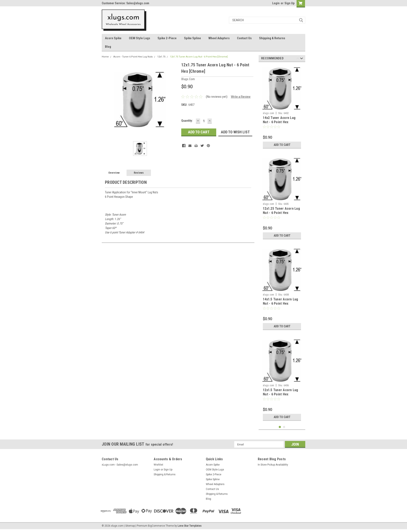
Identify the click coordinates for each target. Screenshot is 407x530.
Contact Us (244, 38)
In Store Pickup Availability (273, 464)
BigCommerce (156, 525)
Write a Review (241, 96)
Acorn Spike (113, 38)
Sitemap (130, 525)
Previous (297, 59)
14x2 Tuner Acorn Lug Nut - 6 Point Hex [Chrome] (279, 122)
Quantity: (187, 120)
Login (276, 3)
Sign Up (289, 3)
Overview (114, 172)
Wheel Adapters (219, 38)
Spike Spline (192, 38)
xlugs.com (268, 113)
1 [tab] (280, 427)
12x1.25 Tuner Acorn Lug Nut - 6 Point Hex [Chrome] (281, 212)
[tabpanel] (282, 108)
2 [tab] (284, 427)
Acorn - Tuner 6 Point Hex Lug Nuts (133, 56)
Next (301, 59)
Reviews (139, 172)
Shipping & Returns (272, 38)
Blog (108, 47)
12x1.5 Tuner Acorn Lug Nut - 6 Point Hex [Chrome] (280, 394)
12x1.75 (161, 56)
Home (105, 56)
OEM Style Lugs (139, 38)
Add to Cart (282, 144)
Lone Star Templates (190, 525)
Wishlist (158, 464)
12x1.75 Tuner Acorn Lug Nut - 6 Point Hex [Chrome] (199, 56)
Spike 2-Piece (167, 38)
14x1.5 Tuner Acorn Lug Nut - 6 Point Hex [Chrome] (280, 303)
